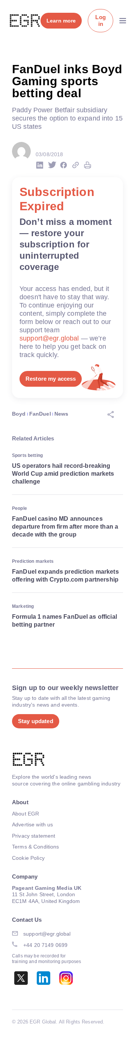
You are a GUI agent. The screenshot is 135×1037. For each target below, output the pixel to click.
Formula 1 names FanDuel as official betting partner (64, 620)
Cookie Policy (28, 858)
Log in (100, 20)
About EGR (25, 814)
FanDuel (40, 414)
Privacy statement (33, 836)
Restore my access (51, 378)
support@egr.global (49, 338)
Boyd (19, 414)
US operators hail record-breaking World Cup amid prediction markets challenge (63, 474)
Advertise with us (32, 824)
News (61, 414)
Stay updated (35, 721)
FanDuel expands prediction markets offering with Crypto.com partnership (65, 575)
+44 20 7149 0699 (45, 945)
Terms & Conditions (35, 847)
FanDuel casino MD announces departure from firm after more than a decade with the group (65, 526)
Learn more (61, 21)
